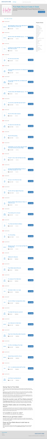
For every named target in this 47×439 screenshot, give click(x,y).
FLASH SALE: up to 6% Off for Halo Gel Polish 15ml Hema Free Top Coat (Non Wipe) (17, 147)
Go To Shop (41, 11)
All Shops (14, 1)
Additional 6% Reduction (13, 257)
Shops (8, 18)
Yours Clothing (38, 26)
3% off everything (11, 235)
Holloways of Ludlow (39, 45)
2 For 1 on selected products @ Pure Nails (16, 367)
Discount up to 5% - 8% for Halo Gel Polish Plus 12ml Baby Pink (18, 246)
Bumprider (37, 41)
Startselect (37, 31)
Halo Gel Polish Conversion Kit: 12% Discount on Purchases (18, 70)
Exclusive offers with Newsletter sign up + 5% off (18, 91)
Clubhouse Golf (38, 48)
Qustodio (37, 36)
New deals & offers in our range (14, 290)
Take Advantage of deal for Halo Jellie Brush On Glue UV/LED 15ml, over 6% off (18, 26)
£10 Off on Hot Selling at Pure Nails (15, 345)
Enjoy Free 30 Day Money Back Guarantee (16, 334)
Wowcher (37, 25)
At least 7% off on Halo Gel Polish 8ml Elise (17, 157)
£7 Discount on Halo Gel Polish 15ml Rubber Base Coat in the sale (17, 48)
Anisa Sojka (37, 34)
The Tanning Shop (38, 40)
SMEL (37, 51)
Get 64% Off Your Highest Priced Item (16, 190)
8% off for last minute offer (13, 58)
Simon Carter (38, 43)
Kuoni (37, 39)
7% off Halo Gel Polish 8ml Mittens (15, 224)
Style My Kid (38, 29)
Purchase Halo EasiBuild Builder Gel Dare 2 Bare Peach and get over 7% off (17, 169)
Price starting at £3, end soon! (14, 212)
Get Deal (30, 26)
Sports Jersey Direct (39, 49)
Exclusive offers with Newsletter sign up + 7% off (18, 36)
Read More (17, 28)
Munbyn (37, 42)
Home (5, 18)
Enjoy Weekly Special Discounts (14, 268)
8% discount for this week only (14, 124)
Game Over (37, 50)
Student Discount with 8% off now (15, 356)
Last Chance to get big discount (14, 378)
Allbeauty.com (38, 33)
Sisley (37, 46)
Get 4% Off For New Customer (14, 113)
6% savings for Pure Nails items (14, 279)
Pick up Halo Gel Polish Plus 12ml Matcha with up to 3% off (17, 81)
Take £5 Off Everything (12, 135)
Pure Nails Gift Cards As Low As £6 (15, 312)
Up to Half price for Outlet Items (14, 323)
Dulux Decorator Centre (39, 30)
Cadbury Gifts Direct (39, 28)
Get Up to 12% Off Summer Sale (14, 179)
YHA (36, 44)
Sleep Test (37, 35)
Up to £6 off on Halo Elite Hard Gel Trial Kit (16, 102)
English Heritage (38, 32)
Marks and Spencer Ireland (40, 38)
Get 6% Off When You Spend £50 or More (16, 301)
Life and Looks (38, 27)
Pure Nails (10, 18)
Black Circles (38, 47)
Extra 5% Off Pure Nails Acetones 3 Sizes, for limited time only (17, 202)
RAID (37, 37)
